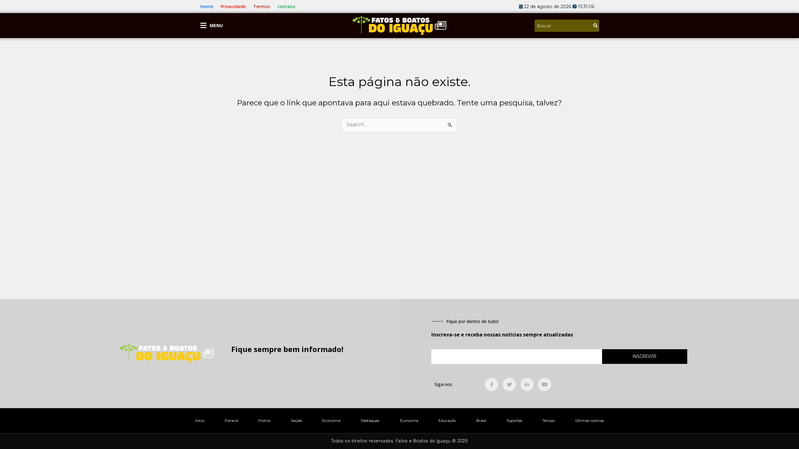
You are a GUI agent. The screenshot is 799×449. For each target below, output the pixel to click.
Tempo (548, 420)
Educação (447, 420)
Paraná (231, 420)
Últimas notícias (589, 420)
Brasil (481, 420)
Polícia (264, 420)
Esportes (514, 420)
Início (199, 420)
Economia (331, 420)
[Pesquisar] (595, 26)
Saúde (296, 420)
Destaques (370, 420)
